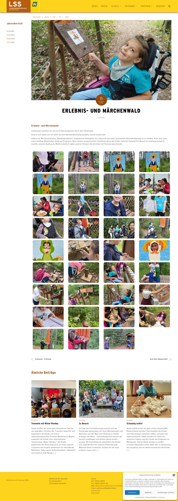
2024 (9, 39)
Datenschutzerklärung (151, 497)
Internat (101, 118)
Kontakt (160, 6)
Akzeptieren (132, 492)
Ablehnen (148, 492)
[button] (174, 475)
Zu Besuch (84, 423)
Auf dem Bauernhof (159, 359)
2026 (9, 31)
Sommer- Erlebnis (43, 359)
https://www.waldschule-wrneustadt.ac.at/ (111, 486)
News (95, 6)
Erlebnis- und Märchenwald (101, 111)
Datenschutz (96, 491)
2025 (9, 35)
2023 (9, 42)
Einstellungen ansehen (166, 492)
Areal (104, 6)
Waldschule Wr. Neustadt (16, 480)
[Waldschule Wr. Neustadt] (23, 11)
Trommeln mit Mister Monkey (44, 423)
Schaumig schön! (135, 423)
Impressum (162, 497)
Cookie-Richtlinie (139, 497)
